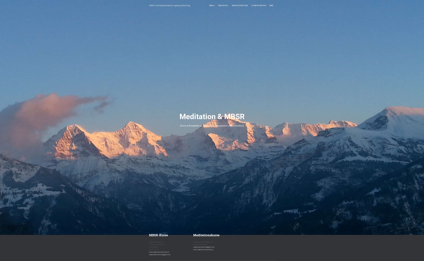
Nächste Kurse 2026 (240, 5)
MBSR (211, 5)
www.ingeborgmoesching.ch (159, 252)
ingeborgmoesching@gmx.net (159, 254)
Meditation (223, 5)
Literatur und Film (258, 5)
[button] (214, 5)
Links (271, 5)
